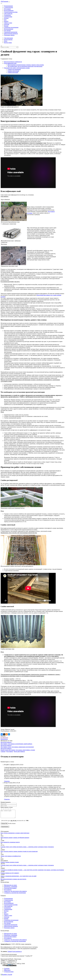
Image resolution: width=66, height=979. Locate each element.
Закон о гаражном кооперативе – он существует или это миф (18, 876)
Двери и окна (8, 22)
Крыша (6, 26)
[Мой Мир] (9, 734)
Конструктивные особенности (13, 61)
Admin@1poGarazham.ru (14, 951)
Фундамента (7, 889)
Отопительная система (10, 12)
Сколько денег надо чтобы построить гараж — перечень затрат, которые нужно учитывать (27, 846)
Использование (8, 29)
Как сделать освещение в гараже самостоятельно (15, 833)
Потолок (6, 24)
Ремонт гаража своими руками (10, 862)
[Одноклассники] (7, 734)
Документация (8, 38)
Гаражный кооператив (10, 32)
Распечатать (4, 739)
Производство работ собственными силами (17, 68)
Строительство (8, 7)
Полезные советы (9, 35)
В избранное (4, 737)
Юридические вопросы (11, 33)
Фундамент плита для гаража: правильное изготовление (17, 747)
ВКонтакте (7, 970)
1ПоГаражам (4, 1)
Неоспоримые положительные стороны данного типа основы (26, 65)
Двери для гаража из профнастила (11, 856)
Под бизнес (7, 30)
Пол (5, 19)
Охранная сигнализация (11, 27)
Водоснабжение (8, 10)
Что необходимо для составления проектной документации (25, 66)
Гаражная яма (8, 16)
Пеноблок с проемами (10, 886)
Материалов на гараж (10, 885)
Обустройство (8, 13)
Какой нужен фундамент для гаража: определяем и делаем (18, 750)
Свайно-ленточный (13, 71)
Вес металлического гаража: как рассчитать (13, 879)
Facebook (6, 968)
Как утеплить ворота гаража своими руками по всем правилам (19, 851)
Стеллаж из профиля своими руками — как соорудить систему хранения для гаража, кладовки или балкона (32, 870)
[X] (4, 734)
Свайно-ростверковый (14, 69)
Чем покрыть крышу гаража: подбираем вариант (15, 837)
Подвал (6, 18)
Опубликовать (5, 826)
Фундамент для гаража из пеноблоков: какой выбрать (16, 743)
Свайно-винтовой (13, 72)
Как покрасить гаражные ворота (10, 842)
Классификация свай (10, 63)
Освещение (7, 15)
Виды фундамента (6, 742)
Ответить (7, 781)
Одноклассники (8, 971)
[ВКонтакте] (2, 734)
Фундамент (7, 9)
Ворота (6, 21)
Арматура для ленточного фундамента (15, 891)
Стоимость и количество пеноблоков (15, 892)
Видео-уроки (8, 42)
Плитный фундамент (10, 888)
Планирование (8, 6)
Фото (5, 41)
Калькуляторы (8, 39)
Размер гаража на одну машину (10, 873)
